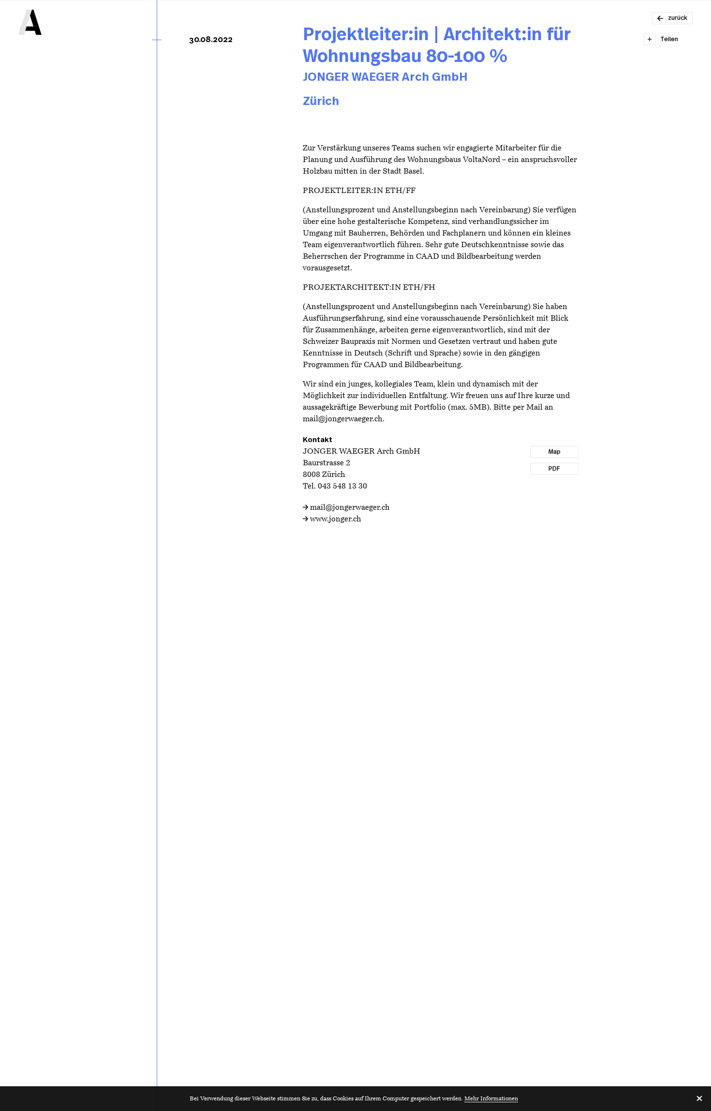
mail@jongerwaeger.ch (350, 508)
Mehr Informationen (491, 1099)
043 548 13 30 (342, 486)
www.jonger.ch (335, 519)
